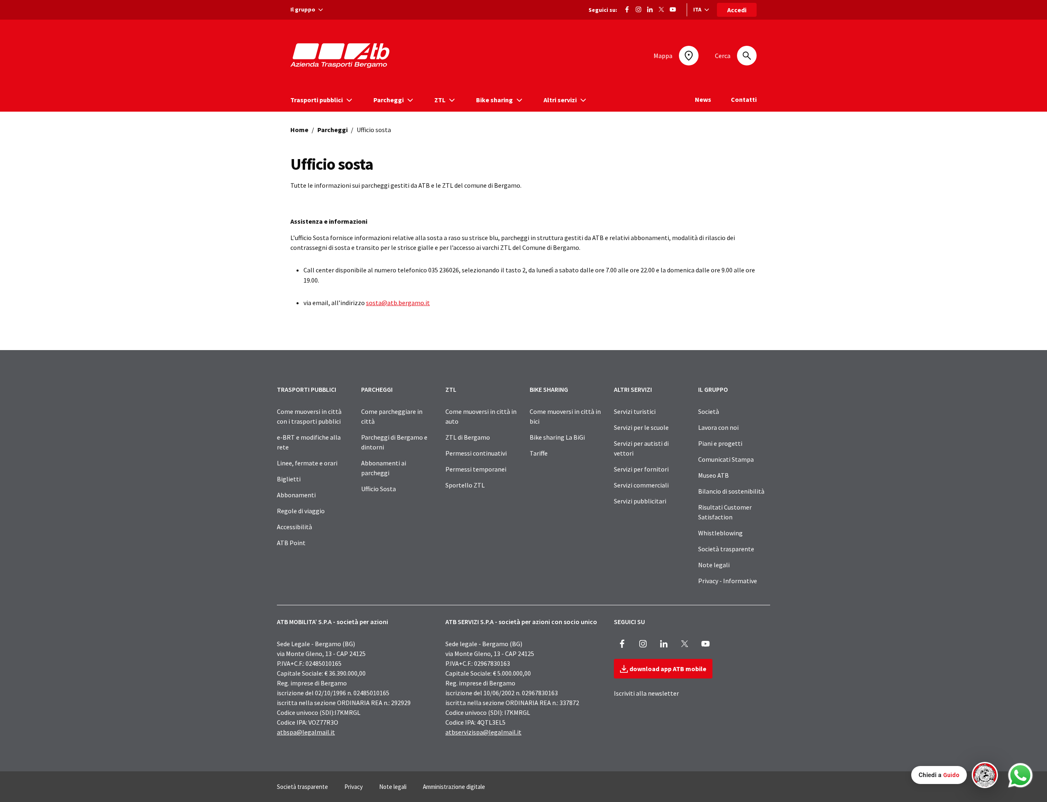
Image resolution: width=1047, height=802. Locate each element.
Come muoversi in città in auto (481, 416)
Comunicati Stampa (726, 459)
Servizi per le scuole (641, 427)
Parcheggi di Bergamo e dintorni (394, 442)
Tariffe (539, 453)
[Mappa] (689, 55)
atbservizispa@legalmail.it (483, 732)
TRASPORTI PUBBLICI (306, 389)
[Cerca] (747, 55)
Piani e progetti (720, 443)
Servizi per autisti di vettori (641, 448)
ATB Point (291, 543)
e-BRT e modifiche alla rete (309, 442)
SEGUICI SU (629, 622)
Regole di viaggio (301, 511)
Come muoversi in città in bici (565, 416)
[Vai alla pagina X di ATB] (661, 8)
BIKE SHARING (549, 389)
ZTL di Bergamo (467, 437)
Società (708, 411)
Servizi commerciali (641, 485)
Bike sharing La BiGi (557, 437)
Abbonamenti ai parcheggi (383, 468)
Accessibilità (294, 527)
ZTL (450, 389)
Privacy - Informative (727, 581)
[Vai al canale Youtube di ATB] (672, 8)
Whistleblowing (720, 533)
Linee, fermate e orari (307, 463)
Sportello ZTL (465, 485)
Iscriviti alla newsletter (646, 693)
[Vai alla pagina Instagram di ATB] (638, 8)
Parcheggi (332, 130)
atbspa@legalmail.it (306, 732)
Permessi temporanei (475, 469)
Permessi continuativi (476, 453)
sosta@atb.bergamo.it (398, 303)
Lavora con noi (718, 427)
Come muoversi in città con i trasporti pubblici (309, 416)
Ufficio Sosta (378, 489)
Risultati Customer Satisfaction (725, 512)
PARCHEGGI (377, 389)
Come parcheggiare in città (391, 416)
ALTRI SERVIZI (633, 389)
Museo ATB (713, 475)
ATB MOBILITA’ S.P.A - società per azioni (332, 622)
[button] (954, 775)
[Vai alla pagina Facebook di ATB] (627, 8)
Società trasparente (726, 549)
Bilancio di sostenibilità (731, 491)
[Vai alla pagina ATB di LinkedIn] (650, 8)
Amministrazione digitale (454, 787)
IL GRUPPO (713, 389)
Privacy (353, 787)
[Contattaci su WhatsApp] (1020, 775)
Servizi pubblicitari (640, 501)
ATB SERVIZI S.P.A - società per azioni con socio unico (521, 622)
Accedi (736, 10)
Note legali (714, 565)
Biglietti (289, 479)
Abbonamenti (296, 495)
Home (299, 130)
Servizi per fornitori (641, 469)
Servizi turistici (635, 411)
